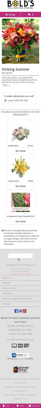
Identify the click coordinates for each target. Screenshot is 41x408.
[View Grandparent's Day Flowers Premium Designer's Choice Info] (20, 202)
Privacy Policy (10, 395)
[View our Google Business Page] (20, 312)
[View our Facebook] (16, 312)
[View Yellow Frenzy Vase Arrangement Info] (20, 167)
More (5, 85)
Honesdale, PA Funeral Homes (14, 379)
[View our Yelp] (24, 312)
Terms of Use (20, 399)
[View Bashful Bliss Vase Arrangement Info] (20, 132)
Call (7, 405)
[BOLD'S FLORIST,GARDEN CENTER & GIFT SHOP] (20, 8)
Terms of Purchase (27, 395)
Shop (12, 14)
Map (21, 405)
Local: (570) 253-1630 (20, 333)
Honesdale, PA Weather (15, 387)
